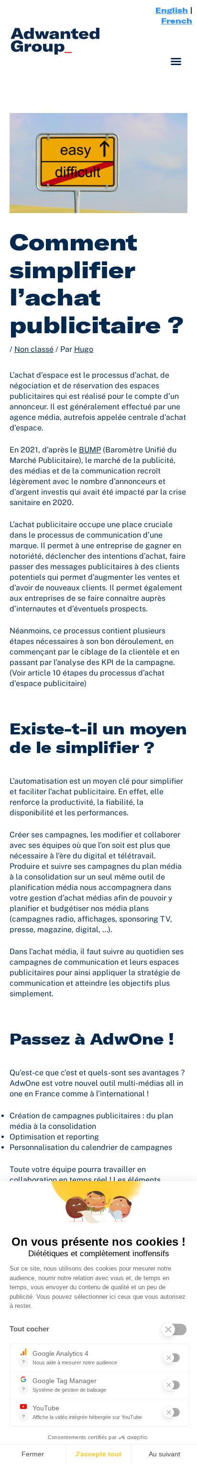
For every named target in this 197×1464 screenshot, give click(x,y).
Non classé (34, 349)
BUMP (90, 449)
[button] (176, 61)
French (176, 20)
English (171, 10)
